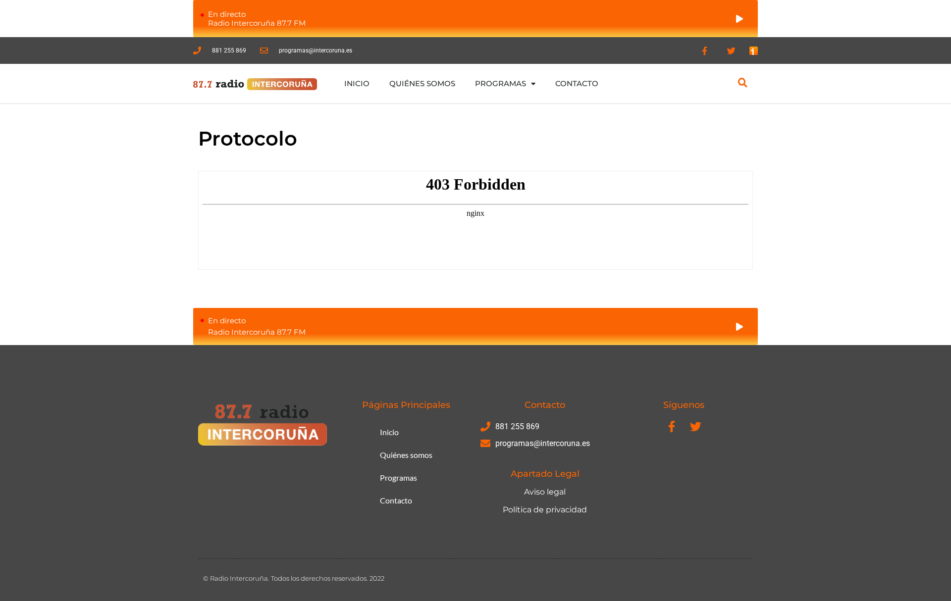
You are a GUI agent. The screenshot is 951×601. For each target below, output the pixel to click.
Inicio (357, 83)
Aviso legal (545, 492)
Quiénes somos (422, 83)
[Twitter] (731, 50)
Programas (500, 83)
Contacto (576, 83)
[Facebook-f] (704, 50)
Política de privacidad (545, 509)
